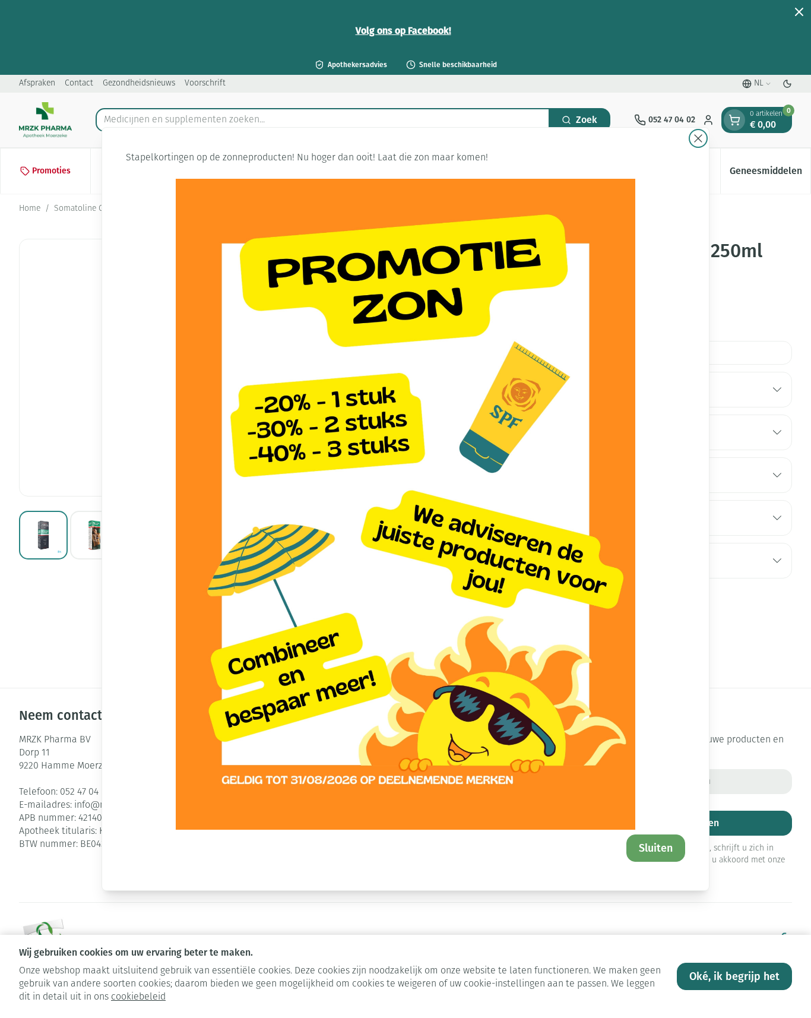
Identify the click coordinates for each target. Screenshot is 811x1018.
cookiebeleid (138, 997)
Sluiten (656, 848)
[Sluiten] (698, 138)
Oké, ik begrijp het (734, 976)
